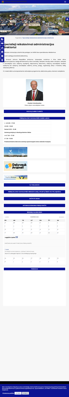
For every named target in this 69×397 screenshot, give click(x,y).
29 (22, 222)
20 (31, 233)
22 (49, 233)
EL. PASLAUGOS (34, 185)
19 (22, 233)
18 (14, 233)
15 (48, 229)
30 (31, 222)
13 (31, 229)
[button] (67, 19)
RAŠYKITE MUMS (34, 199)
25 (14, 258)
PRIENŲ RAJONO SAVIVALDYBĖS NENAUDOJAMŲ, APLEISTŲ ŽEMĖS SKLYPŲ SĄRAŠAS (34, 192)
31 (40, 222)
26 (22, 258)
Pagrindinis (18, 38)
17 (5, 233)
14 (40, 229)
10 (5, 229)
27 (5, 222)
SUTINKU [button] (18, 393)
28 (14, 222)
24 (5, 258)
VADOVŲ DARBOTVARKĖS (34, 111)
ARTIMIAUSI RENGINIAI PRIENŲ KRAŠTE (34, 205)
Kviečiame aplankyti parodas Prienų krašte (18, 243)
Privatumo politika (8, 393)
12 (22, 229)
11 (13, 229)
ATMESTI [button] (25, 393)
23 (57, 233)
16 (57, 229)
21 (40, 233)
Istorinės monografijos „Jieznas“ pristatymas (19, 251)
